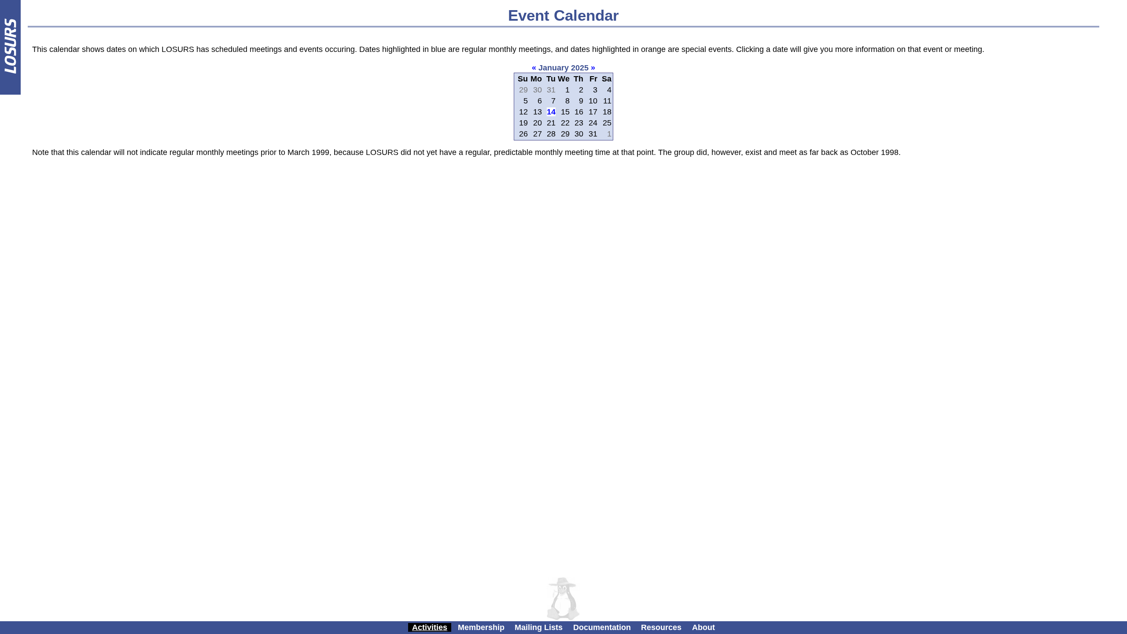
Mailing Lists (539, 627)
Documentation (602, 627)
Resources (661, 627)
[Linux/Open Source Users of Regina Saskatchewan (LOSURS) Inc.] (10, 92)
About (703, 627)
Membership (481, 627)
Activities (429, 627)
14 (551, 111)
